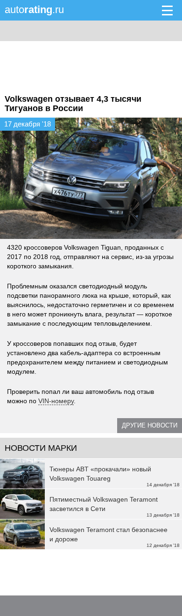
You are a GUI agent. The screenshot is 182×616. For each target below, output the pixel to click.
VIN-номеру (56, 401)
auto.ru (34, 9)
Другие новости (149, 425)
